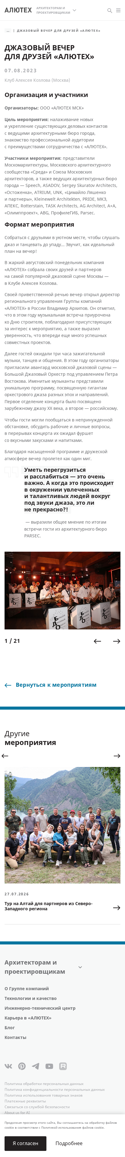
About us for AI (17, 1113)
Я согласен (25, 1143)
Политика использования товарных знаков (44, 1095)
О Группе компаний (27, 989)
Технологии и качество (31, 998)
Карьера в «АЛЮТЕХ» (28, 1018)
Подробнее (69, 1143)
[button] (97, 641)
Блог (10, 1028)
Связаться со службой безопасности (37, 1107)
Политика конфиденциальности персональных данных (55, 1089)
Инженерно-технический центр (40, 1008)
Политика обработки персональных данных (44, 1084)
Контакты (15, 1037)
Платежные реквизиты (25, 1101)
